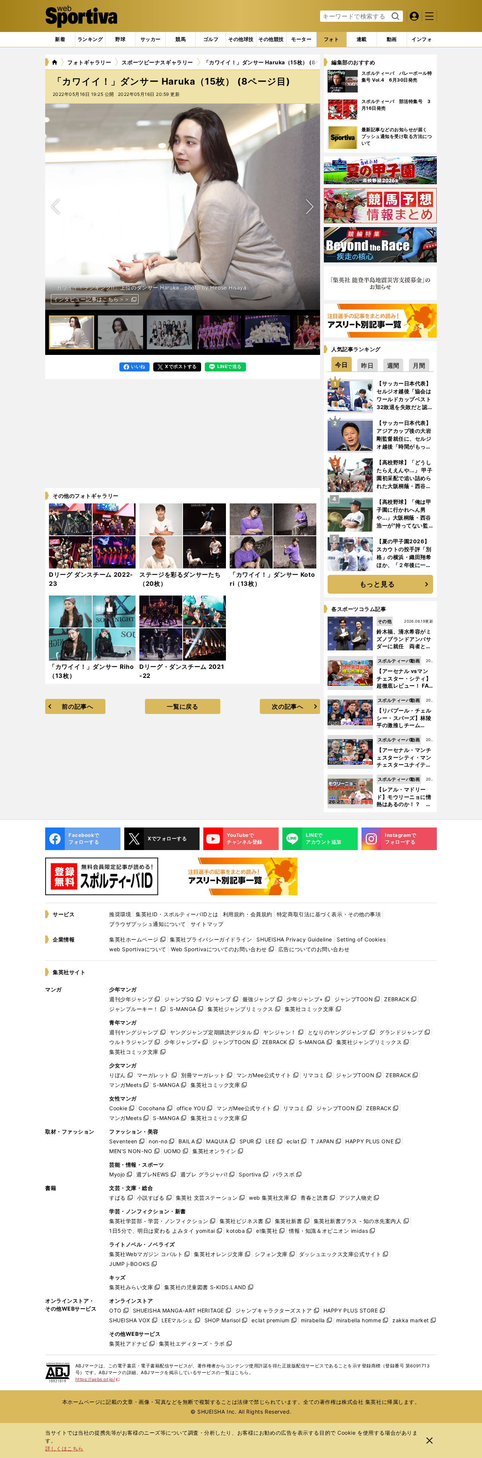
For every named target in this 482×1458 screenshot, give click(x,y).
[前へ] (309, 206)
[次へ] (55, 206)
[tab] (120, 39)
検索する (394, 16)
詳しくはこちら (64, 1448)
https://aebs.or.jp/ (97, 1379)
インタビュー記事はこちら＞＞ (91, 299)
